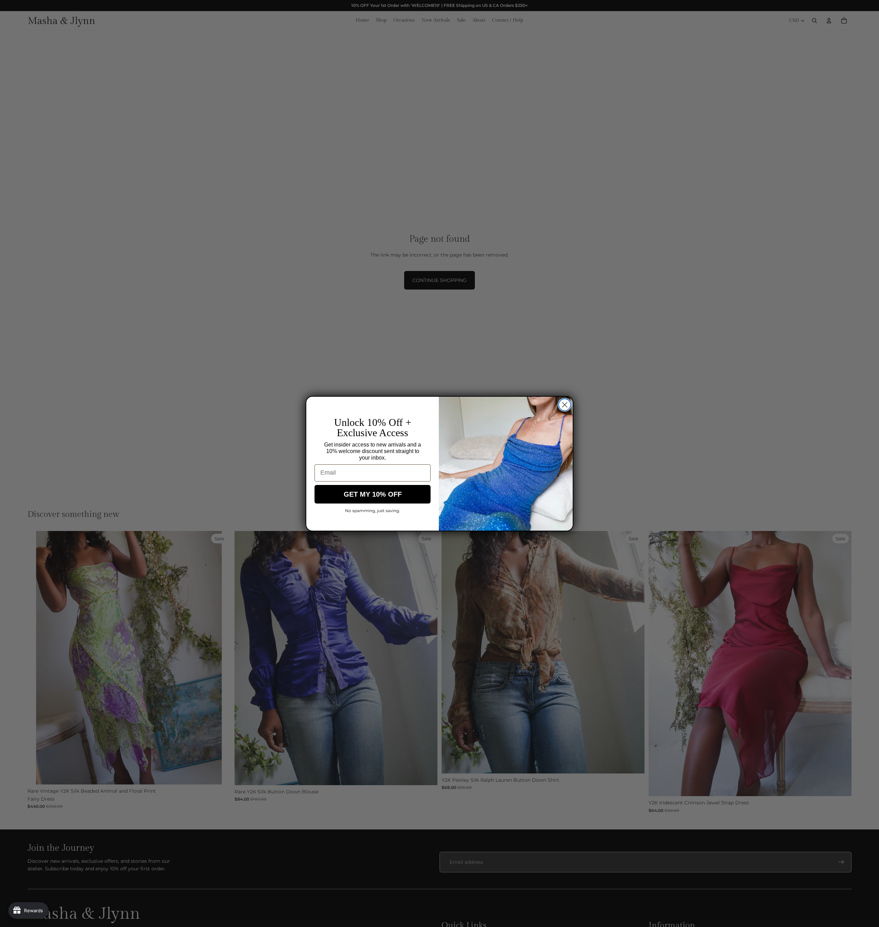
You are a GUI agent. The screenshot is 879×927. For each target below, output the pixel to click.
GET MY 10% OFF (373, 494)
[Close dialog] (565, 405)
